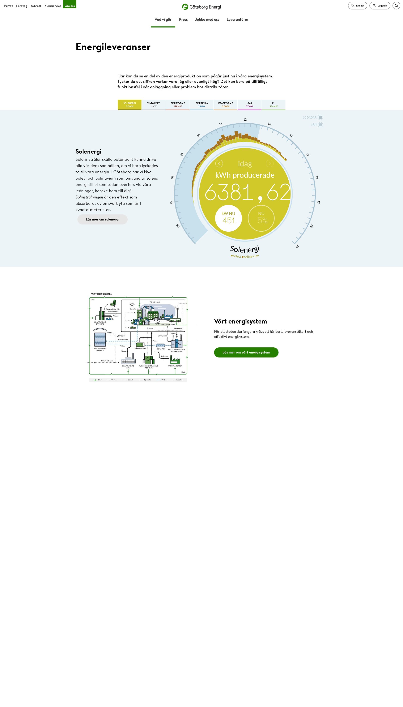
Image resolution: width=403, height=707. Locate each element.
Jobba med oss (207, 19)
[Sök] (396, 5)
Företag (21, 6)
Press (183, 19)
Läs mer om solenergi (102, 219)
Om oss (70, 6)
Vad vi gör (163, 19)
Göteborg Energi (201, 7)
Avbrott (36, 6)
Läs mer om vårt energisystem (246, 352)
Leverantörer (237, 19)
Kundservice (52, 6)
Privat (8, 6)
